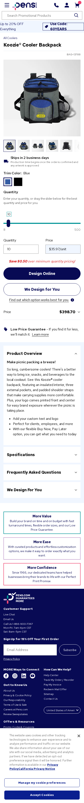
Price (49, 240)
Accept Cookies (42, 795)
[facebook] (6, 677)
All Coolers (10, 38)
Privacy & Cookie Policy (17, 695)
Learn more (40, 334)
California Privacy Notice (36, 769)
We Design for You (24, 489)
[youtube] (32, 677)
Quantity (9, 240)
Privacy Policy (11, 659)
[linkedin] (24, 677)
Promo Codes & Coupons (18, 727)
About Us (9, 690)
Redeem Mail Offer (55, 689)
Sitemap (49, 694)
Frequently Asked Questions (34, 472)
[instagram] (15, 677)
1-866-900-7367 (22, 624)
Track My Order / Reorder (59, 680)
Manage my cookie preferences (42, 783)
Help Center (51, 675)
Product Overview (24, 353)
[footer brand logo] (18, 598)
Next (75, 146)
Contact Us (51, 699)
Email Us (8, 619)
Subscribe (69, 650)
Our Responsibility (14, 700)
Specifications (21, 454)
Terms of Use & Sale (15, 705)
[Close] (79, 736)
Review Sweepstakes (15, 714)
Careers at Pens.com (15, 709)
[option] (7, 182)
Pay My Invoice (52, 684)
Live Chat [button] (9, 614)
